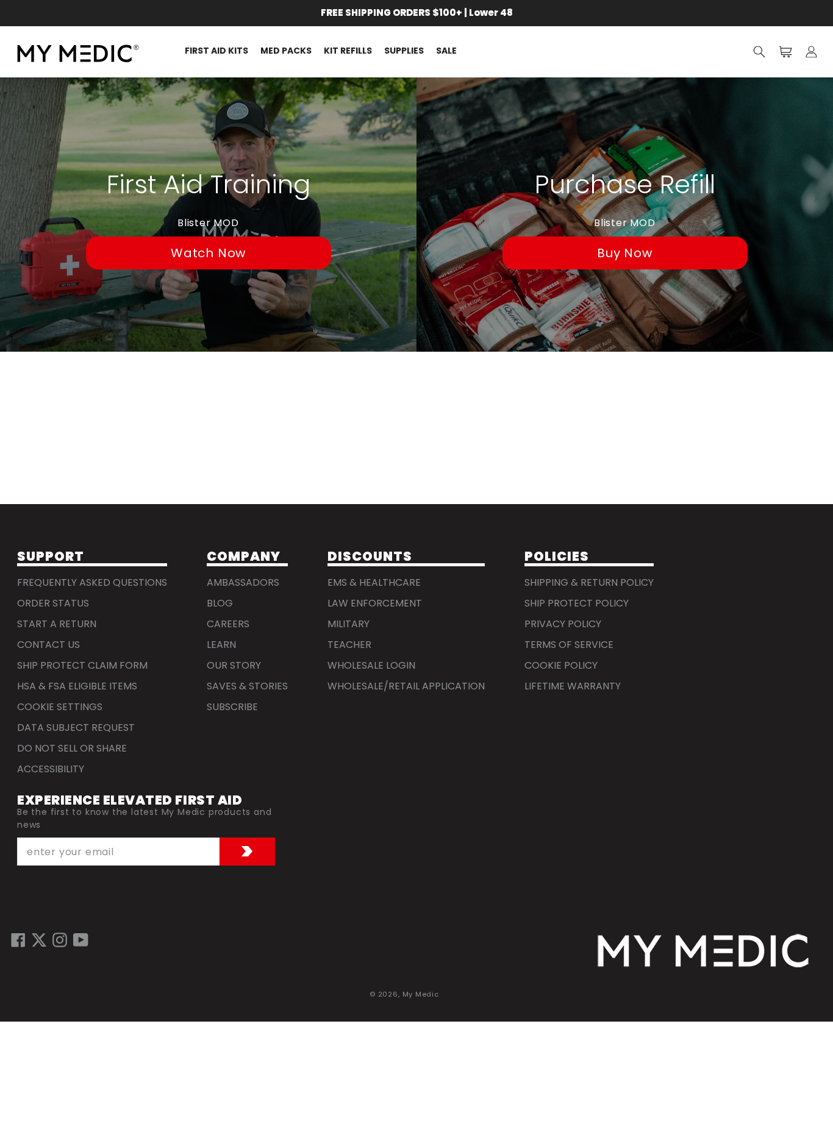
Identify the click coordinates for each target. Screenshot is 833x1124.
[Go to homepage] (703, 951)
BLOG (220, 603)
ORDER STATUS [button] (53, 603)
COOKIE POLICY (561, 665)
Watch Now (208, 252)
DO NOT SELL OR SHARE (72, 748)
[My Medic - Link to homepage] (78, 53)
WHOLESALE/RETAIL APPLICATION (406, 686)
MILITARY (348, 624)
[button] (759, 51)
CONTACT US (48, 645)
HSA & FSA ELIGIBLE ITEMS (77, 686)
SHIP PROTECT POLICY (576, 603)
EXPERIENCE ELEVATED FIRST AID (129, 800)
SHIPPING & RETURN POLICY (589, 582)
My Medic (420, 994)
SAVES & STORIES (247, 686)
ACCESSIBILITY (50, 769)
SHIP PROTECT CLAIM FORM (82, 665)
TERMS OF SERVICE (568, 645)
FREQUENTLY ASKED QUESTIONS (92, 582)
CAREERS (228, 624)
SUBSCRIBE (232, 707)
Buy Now (624, 252)
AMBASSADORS (243, 582)
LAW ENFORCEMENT (374, 603)
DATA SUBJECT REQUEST (76, 727)
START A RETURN (56, 624)
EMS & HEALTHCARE (374, 582)
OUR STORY (234, 665)
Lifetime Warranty (572, 686)
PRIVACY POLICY (562, 624)
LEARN (221, 645)
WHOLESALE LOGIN (371, 665)
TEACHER (349, 645)
